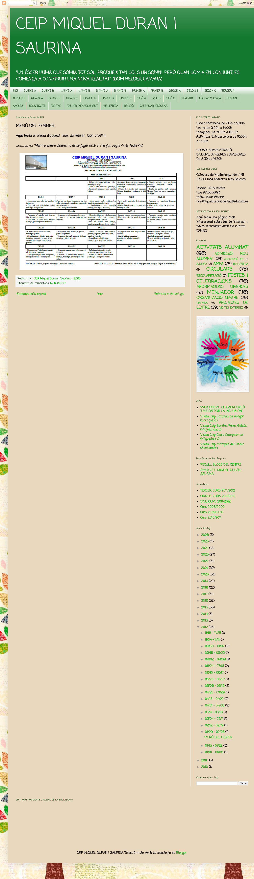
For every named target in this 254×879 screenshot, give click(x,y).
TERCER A (228, 91)
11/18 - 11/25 (213, 633)
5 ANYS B (120, 91)
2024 (205, 548)
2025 (205, 541)
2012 (205, 627)
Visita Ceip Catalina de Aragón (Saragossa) (222, 418)
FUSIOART (187, 98)
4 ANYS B (84, 91)
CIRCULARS (219, 269)
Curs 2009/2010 (211, 512)
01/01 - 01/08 (214, 752)
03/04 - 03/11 (214, 719)
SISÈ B (156, 98)
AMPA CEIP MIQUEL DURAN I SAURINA (221, 472)
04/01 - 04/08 (215, 705)
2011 (204, 760)
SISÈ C (170, 98)
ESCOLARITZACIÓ (208, 276)
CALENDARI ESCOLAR (153, 106)
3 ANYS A (30, 91)
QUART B (54, 98)
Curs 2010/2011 (210, 517)
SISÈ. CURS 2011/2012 (215, 501)
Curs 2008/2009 (212, 507)
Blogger (181, 853)
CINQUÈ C (126, 98)
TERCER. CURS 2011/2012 (217, 490)
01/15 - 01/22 (214, 745)
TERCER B (19, 98)
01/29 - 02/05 (215, 732)
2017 (205, 594)
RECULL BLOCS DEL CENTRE (220, 464)
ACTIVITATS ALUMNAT (222, 247)
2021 (205, 568)
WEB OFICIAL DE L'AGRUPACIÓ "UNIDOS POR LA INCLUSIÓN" (222, 409)
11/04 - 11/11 (213, 639)
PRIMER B (157, 91)
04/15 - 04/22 (215, 699)
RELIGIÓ (129, 106)
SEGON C (210, 91)
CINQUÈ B (108, 98)
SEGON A (175, 91)
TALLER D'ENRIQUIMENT (82, 106)
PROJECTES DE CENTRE (222, 305)
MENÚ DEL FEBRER (218, 737)
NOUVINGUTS (37, 106)
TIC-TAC (56, 106)
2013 (205, 620)
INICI (15, 91)
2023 (205, 554)
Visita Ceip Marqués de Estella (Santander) (222, 446)
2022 (205, 561)
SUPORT (232, 98)
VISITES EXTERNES (231, 308)
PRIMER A (138, 91)
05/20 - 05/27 (215, 679)
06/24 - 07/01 (215, 666)
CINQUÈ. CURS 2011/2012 (217, 496)
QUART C (72, 98)
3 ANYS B (48, 91)
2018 (205, 587)
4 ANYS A (66, 91)
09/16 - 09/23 (215, 653)
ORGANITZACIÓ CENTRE (217, 298)
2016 (205, 600)
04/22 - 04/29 (215, 692)
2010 (205, 767)
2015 (205, 607)
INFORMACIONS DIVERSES (222, 287)
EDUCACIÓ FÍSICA (210, 98)
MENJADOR (57, 283)
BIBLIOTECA (110, 106)
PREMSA (202, 303)
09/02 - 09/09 (216, 659)
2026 (205, 535)
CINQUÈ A (90, 98)
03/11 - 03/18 (214, 712)
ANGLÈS (18, 106)
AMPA (218, 264)
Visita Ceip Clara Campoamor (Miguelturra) (221, 437)
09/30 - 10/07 (215, 646)
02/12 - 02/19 (214, 725)
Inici (100, 294)
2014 (205, 614)
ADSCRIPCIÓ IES (233, 259)
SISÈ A (142, 98)
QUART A (37, 98)
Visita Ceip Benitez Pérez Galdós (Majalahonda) (223, 427)
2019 (205, 581)
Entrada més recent (31, 294)
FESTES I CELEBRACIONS (222, 278)
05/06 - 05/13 (215, 686)
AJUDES (201, 264)
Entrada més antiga (169, 294)
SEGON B (192, 91)
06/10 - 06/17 (215, 672)
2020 (205, 574)
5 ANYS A (102, 91)
